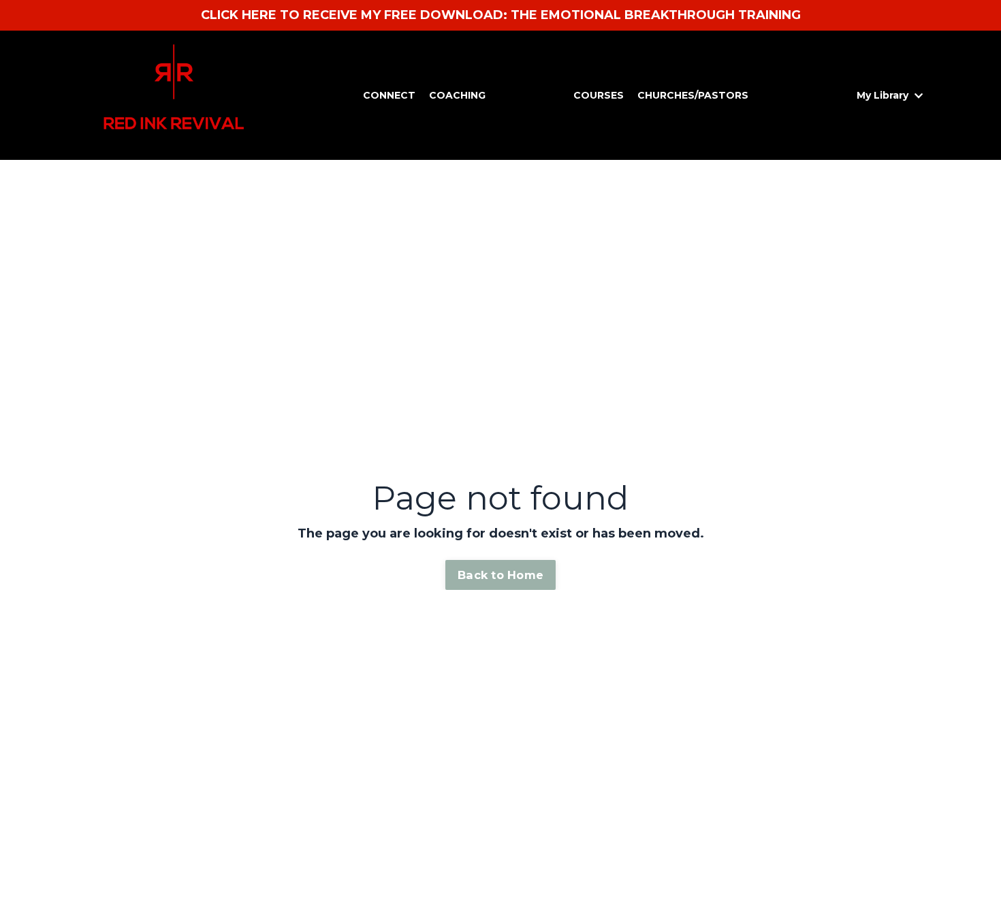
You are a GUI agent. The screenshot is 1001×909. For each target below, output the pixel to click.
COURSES (598, 95)
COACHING (457, 95)
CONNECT (389, 95)
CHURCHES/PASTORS (692, 95)
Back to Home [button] (500, 575)
